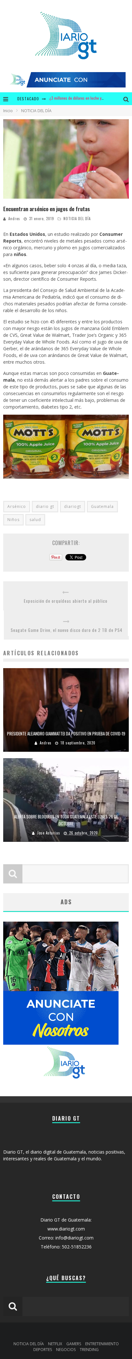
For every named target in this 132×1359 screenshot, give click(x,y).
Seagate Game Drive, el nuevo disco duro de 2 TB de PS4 (66, 629)
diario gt (45, 506)
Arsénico (16, 506)
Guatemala (102, 506)
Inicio (8, 110)
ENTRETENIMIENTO (102, 1344)
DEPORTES (42, 1349)
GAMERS (73, 1344)
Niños (13, 519)
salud (35, 519)
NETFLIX (55, 1344)
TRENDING (89, 1349)
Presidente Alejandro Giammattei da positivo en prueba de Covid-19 (66, 733)
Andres (14, 218)
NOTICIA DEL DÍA (77, 218)
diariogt (72, 506)
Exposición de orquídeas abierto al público (65, 600)
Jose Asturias (48, 832)
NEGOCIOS (66, 1349)
